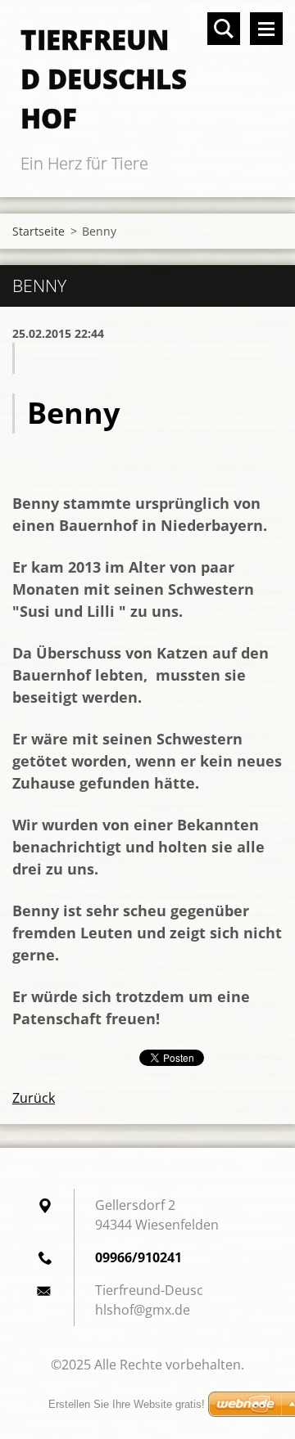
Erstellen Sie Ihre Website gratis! (126, 1404)
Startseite (38, 231)
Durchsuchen (223, 28)
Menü (266, 28)
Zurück (33, 1098)
